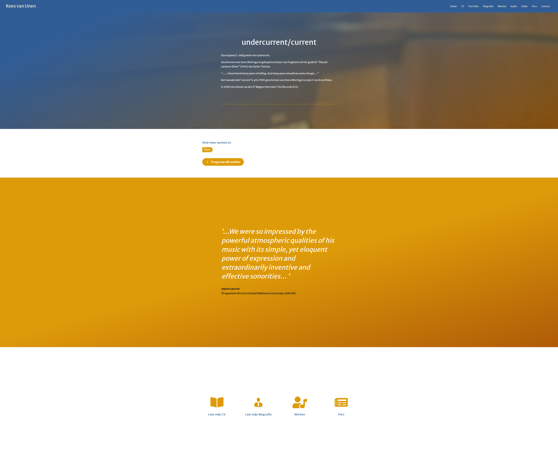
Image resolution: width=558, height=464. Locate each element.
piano (207, 149)
